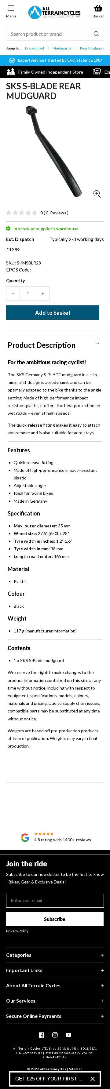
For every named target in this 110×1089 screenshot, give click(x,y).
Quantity (15, 280)
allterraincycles (53, 1069)
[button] (55, 343)
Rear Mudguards (93, 48)
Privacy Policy (17, 931)
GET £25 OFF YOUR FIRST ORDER (50, 1078)
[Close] (92, 1078)
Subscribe (54, 919)
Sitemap (76, 1069)
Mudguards (62, 48)
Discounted (34, 48)
